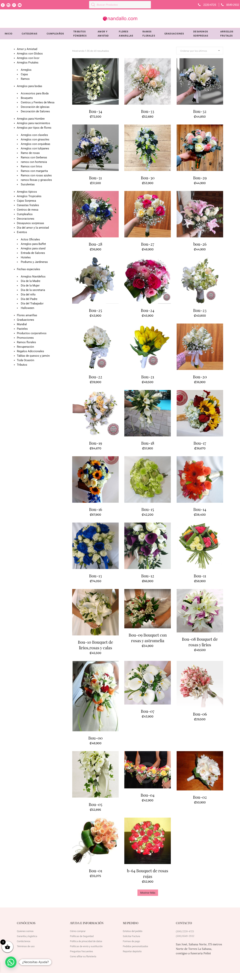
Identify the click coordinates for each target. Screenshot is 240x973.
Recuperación (25, 346)
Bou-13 (95, 576)
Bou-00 (95, 738)
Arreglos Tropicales (29, 196)
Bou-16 (95, 509)
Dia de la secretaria (33, 290)
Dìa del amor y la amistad (33, 227)
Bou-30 (147, 177)
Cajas (24, 74)
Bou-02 (200, 797)
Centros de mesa (27, 209)
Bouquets (27, 98)
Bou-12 (147, 576)
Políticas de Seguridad (82, 936)
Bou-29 (200, 177)
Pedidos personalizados (135, 946)
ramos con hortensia (34, 162)
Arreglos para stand (33, 248)
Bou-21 (147, 377)
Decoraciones (25, 218)
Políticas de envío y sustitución (86, 946)
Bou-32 (199, 111)
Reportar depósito (132, 951)
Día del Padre (29, 299)
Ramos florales (26, 342)
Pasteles (22, 328)
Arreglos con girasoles (35, 139)
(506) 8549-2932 (185, 936)
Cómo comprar (78, 931)
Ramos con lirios (31, 166)
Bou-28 (95, 244)
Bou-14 (199, 509)
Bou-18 (147, 443)
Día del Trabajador (32, 303)
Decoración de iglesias (35, 107)
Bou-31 (95, 177)
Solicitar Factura (131, 936)
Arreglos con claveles (34, 135)
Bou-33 (147, 111)
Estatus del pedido (132, 931)
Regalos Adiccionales (30, 351)
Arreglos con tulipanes (35, 148)
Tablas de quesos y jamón (33, 355)
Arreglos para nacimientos (33, 123)
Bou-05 (95, 804)
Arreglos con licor (28, 58)
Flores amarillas (27, 315)
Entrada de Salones (33, 253)
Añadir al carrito (86, 116)
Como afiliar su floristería (83, 956)
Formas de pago (131, 941)
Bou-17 (200, 443)
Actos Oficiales (30, 239)
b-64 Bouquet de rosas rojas (147, 873)
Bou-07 (147, 711)
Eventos (22, 232)
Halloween (27, 308)
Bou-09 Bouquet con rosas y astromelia (148, 637)
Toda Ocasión (25, 360)
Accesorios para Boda (35, 93)
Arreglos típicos (27, 191)
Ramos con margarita (34, 171)
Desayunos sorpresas (30, 223)
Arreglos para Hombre (31, 118)
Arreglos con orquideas (35, 144)
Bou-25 (95, 310)
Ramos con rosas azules (36, 175)
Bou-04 (147, 795)
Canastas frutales (28, 205)
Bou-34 (95, 111)
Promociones (25, 337)
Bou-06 (200, 714)
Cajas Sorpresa (26, 200)
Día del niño (28, 294)
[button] (10, 962)
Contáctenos (23, 941)
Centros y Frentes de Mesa (37, 102)
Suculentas (28, 184)
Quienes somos (25, 931)
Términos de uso (25, 946)
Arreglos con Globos (30, 53)
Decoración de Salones (35, 111)
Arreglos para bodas (29, 86)
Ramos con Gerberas (34, 157)
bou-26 (199, 244)
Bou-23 (199, 310)
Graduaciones (25, 319)
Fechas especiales (28, 269)
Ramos (25, 79)
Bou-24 (147, 310)
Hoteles (26, 257)
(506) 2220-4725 (185, 931)
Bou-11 (200, 576)
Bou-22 (95, 377)
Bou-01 (95, 870)
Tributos (22, 364)
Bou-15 (147, 509)
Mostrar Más (147, 892)
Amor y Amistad (27, 49)
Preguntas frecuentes (81, 951)
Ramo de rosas (30, 153)
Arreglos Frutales (27, 62)
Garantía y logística (27, 936)
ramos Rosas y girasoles (36, 180)
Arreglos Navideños (33, 276)
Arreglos (26, 70)
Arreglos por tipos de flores (34, 127)
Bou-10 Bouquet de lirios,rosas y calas (95, 644)
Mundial (22, 324)
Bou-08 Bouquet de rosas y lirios (200, 641)
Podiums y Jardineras (34, 262)
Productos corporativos (31, 333)
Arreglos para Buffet (33, 244)
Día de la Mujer (30, 285)
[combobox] (199, 50)
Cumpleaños (25, 214)
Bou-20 (200, 377)
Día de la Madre (30, 281)
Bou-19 (95, 443)
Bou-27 (147, 244)
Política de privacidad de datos (86, 941)
